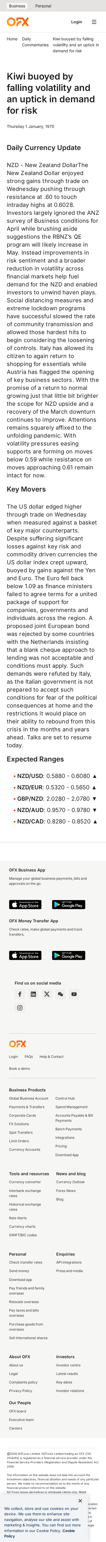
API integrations (68, 1262)
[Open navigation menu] (94, 22)
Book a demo (19, 1068)
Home (12, 38)
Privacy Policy (20, 1391)
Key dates (64, 1382)
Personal (43, 5)
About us (16, 1365)
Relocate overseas (24, 1302)
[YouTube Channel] (74, 994)
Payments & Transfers (26, 1107)
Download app (20, 1279)
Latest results (67, 1374)
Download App (67, 1155)
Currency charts (22, 1226)
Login (76, 21)
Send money (19, 1271)
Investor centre (68, 1365)
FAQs (29, 1056)
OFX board (17, 1411)
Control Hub (65, 1098)
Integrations (64, 1137)
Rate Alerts (18, 1218)
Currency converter (25, 1182)
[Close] (80, 1501)
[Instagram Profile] (20, 1008)
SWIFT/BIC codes (23, 1235)
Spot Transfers (21, 1132)
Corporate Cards (22, 1115)
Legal (13, 1374)
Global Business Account (28, 1098)
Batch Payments (68, 1129)
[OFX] (18, 21)
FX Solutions (19, 1124)
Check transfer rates (25, 1262)
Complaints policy (23, 1382)
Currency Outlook (70, 1182)
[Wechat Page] (60, 994)
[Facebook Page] (20, 994)
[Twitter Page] (47, 994)
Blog (59, 1199)
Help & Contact (52, 1056)
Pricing (61, 1146)
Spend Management (71, 1107)
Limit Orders (19, 1141)
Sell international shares (28, 1338)
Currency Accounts (24, 1149)
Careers (15, 1428)
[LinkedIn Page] (33, 994)
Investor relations (70, 1391)
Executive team (21, 1420)
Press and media (69, 1271)
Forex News (65, 1191)
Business (17, 5)
